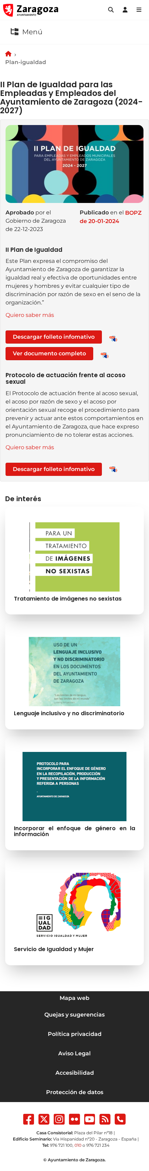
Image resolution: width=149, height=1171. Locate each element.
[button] (111, 10)
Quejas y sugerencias (74, 1014)
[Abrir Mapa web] (139, 10)
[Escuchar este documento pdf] (113, 338)
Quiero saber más (30, 315)
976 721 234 (97, 1145)
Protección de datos (74, 1092)
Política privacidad (75, 1034)
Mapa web (74, 998)
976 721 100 (61, 1145)
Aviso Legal (74, 1053)
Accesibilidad (74, 1073)
